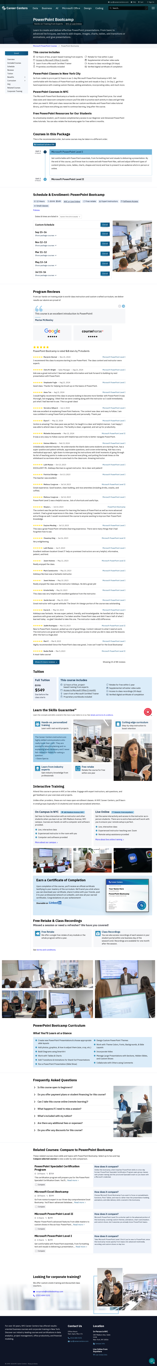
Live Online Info (101, 1355)
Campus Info (100, 1344)
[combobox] (128, 8)
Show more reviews (45, 662)
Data (35, 8)
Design (88, 8)
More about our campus (45, 842)
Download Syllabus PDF (45, 144)
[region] (79, 316)
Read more (72, 1180)
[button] (152, 1361)
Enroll (16, 53)
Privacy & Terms (33, 1364)
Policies (36, 210)
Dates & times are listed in (46, 216)
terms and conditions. (46, 950)
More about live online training (109, 839)
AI (57, 8)
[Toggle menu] (153, 8)
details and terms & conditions (102, 715)
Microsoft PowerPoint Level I (114, 357)
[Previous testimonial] (119, 306)
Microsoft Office (71, 8)
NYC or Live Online (74, 24)
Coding (99, 8)
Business (47, 8)
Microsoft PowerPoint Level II (113, 433)
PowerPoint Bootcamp (116, 507)
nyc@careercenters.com (79, 1341)
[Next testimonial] (123, 306)
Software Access (130, 201)
